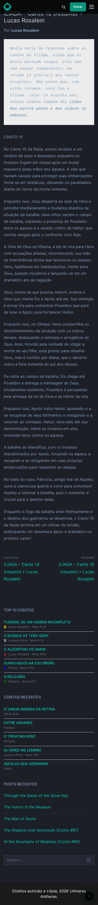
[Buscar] (63, 6)
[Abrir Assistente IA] (89, 896)
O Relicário (14, 677)
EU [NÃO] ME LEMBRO (22, 750)
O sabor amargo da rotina (29, 709)
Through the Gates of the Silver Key (36, 795)
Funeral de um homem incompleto (37, 622)
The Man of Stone (20, 818)
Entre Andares (18, 723)
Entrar (78, 7)
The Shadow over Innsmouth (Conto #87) (41, 830)
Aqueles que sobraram (26, 764)
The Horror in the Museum (27, 807)
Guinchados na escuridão (29, 663)
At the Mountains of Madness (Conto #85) (42, 841)
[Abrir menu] (91, 7)
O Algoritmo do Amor (24, 649)
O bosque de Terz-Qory (26, 636)
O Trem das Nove (19, 736)
